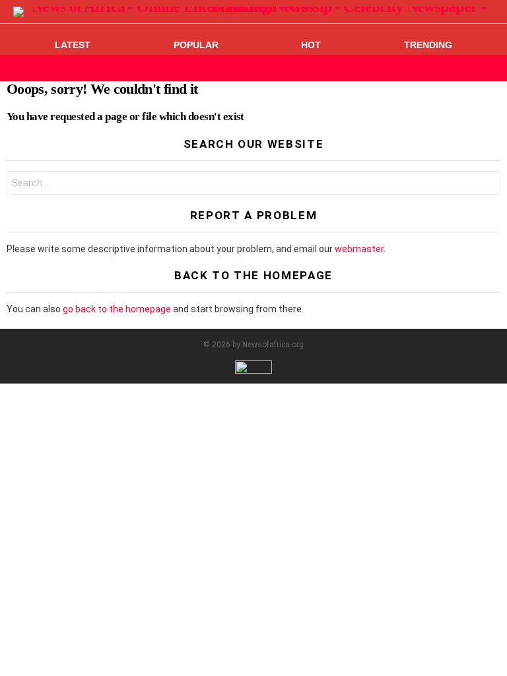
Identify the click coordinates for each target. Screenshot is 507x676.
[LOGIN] (492, 68)
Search (487, 184)
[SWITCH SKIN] (470, 68)
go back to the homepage (117, 309)
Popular (196, 45)
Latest (72, 45)
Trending (428, 45)
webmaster (359, 249)
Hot (311, 45)
